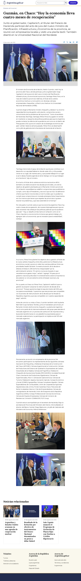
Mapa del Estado (34, 568)
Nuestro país (33, 560)
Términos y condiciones (62, 563)
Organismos (32, 565)
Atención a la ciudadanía (10, 563)
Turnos (5, 558)
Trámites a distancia (9, 561)
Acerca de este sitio (60, 560)
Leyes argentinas (34, 563)
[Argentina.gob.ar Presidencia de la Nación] (13, 3)
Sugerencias (58, 565)
